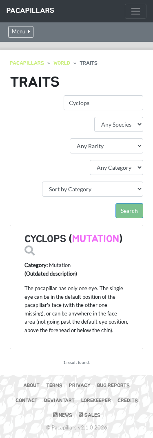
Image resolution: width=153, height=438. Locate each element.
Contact (27, 400)
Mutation (95, 239)
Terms (54, 385)
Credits (128, 400)
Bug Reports (113, 385)
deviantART (59, 400)
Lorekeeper (96, 400)
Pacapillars (30, 11)
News (65, 415)
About (31, 385)
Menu (19, 31)
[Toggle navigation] (135, 11)
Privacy (80, 385)
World (61, 63)
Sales (91, 415)
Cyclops (45, 239)
